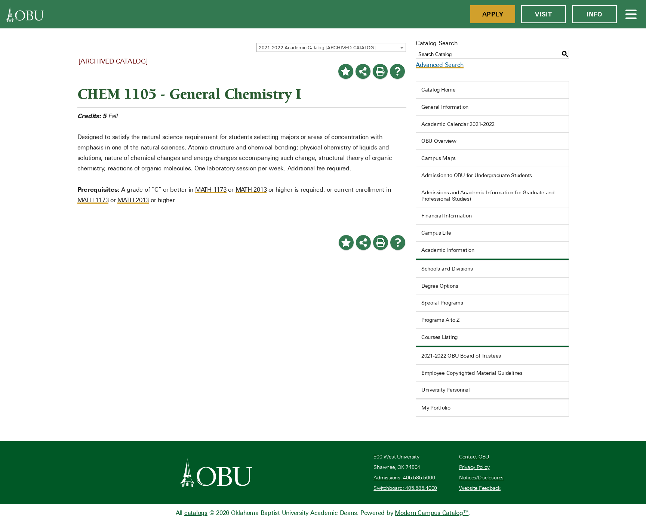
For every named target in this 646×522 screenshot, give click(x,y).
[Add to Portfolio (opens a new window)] (345, 71)
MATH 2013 (251, 189)
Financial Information (446, 216)
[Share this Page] (363, 71)
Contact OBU (474, 457)
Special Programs (442, 303)
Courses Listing (439, 337)
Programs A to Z (440, 320)
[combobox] (331, 47)
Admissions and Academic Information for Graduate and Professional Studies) (487, 195)
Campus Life (436, 233)
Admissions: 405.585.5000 (404, 478)
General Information (444, 107)
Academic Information (447, 250)
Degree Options (439, 286)
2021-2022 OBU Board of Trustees (461, 356)
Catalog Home (438, 90)
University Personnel (445, 390)
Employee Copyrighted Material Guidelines (472, 373)
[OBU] (25, 14)
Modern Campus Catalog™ (432, 512)
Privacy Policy (474, 467)
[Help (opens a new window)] (397, 71)
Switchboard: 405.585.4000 (405, 488)
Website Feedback (480, 488)
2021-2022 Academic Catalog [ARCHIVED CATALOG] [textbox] (317, 47)
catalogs (195, 512)
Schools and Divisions (447, 269)
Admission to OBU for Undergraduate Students (476, 175)
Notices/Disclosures (481, 478)
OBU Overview (438, 141)
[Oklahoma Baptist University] (216, 472)
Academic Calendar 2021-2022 (458, 124)
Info (594, 14)
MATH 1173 (211, 189)
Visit (543, 14)
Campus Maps (438, 158)
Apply (493, 14)
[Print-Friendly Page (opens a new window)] (380, 71)
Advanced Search (440, 64)
